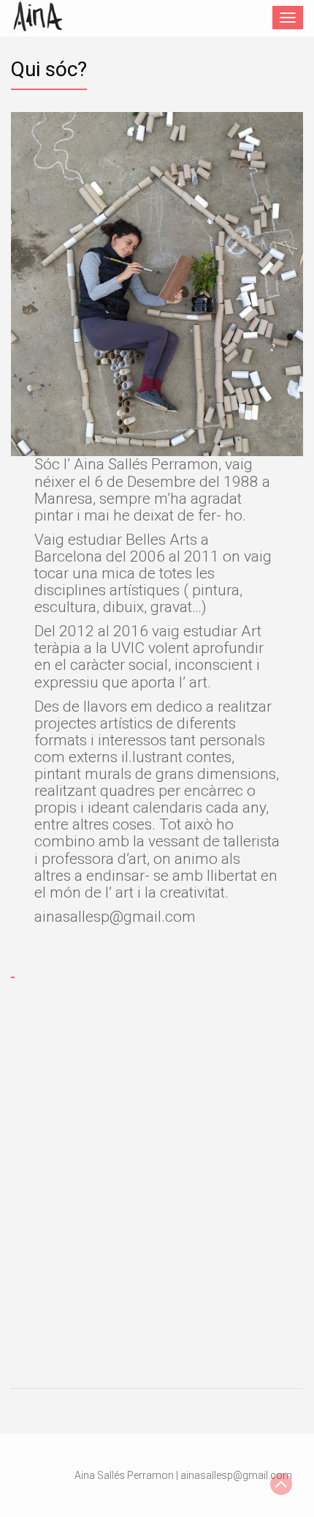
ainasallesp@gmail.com (236, 1475)
